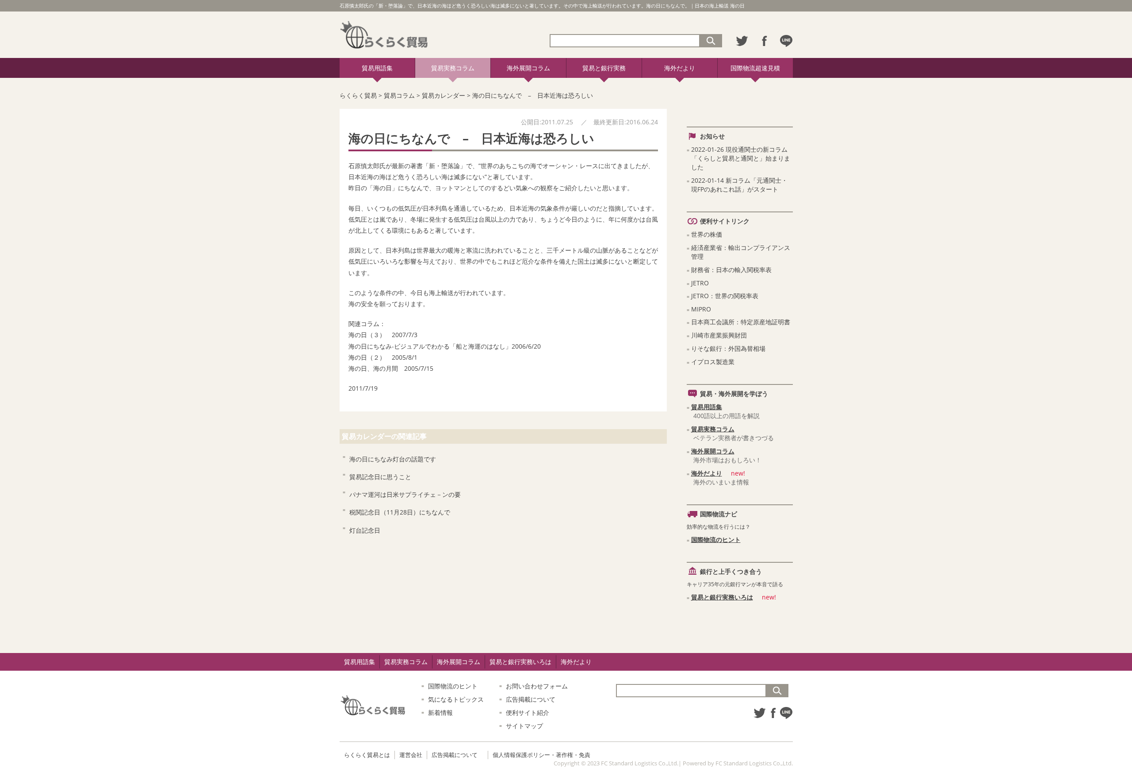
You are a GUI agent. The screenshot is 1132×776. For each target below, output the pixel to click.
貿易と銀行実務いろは (722, 597)
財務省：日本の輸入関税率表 (731, 269)
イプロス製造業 (712, 361)
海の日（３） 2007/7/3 (382, 334)
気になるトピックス (456, 699)
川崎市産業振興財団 (719, 335)
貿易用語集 (377, 68)
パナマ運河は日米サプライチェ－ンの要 (408, 494)
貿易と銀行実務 (604, 68)
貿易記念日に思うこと (380, 477)
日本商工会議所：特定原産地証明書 (740, 322)
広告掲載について (530, 699)
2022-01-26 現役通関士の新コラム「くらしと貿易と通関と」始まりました (740, 158)
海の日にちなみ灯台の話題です (392, 459)
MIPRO (701, 309)
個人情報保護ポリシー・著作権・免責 (541, 755)
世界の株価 (706, 234)
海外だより (679, 68)
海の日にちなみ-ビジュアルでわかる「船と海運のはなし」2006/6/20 (444, 346)
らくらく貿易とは (367, 755)
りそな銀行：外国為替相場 (728, 348)
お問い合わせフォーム (537, 686)
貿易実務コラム (452, 68)
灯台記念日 (367, 530)
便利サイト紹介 (527, 712)
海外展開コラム (528, 68)
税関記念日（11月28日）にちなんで (399, 512)
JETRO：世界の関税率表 (724, 296)
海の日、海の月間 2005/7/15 (390, 368)
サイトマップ (524, 726)
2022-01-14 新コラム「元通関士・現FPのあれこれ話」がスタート (739, 184)
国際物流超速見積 (755, 68)
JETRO (700, 283)
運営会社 (410, 755)
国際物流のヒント (716, 539)
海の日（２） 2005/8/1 (382, 357)
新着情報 (440, 712)
